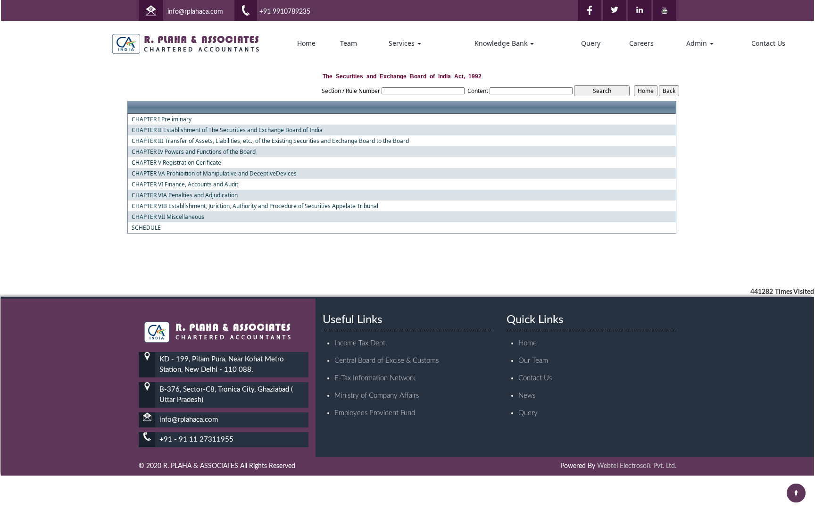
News (526, 395)
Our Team (533, 360)
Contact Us (768, 43)
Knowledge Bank (501, 43)
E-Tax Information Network (375, 378)
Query (590, 43)
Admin (697, 43)
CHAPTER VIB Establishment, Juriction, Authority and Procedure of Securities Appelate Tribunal (255, 206)
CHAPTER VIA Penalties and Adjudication (185, 195)
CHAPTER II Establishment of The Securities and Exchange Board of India (227, 130)
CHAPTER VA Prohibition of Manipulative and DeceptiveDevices (214, 173)
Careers (641, 43)
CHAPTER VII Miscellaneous (168, 217)
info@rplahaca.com (195, 11)
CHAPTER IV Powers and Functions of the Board (194, 152)
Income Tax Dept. (360, 343)
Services (402, 43)
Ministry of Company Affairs (376, 395)
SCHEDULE (146, 228)
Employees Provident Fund (374, 413)
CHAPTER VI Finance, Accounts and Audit (185, 184)
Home (306, 43)
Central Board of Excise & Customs (386, 360)
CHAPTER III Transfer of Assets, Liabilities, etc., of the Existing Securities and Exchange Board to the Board (270, 141)
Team (348, 43)
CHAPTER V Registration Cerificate (176, 163)
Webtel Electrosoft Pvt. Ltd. (636, 466)
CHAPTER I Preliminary (161, 119)
